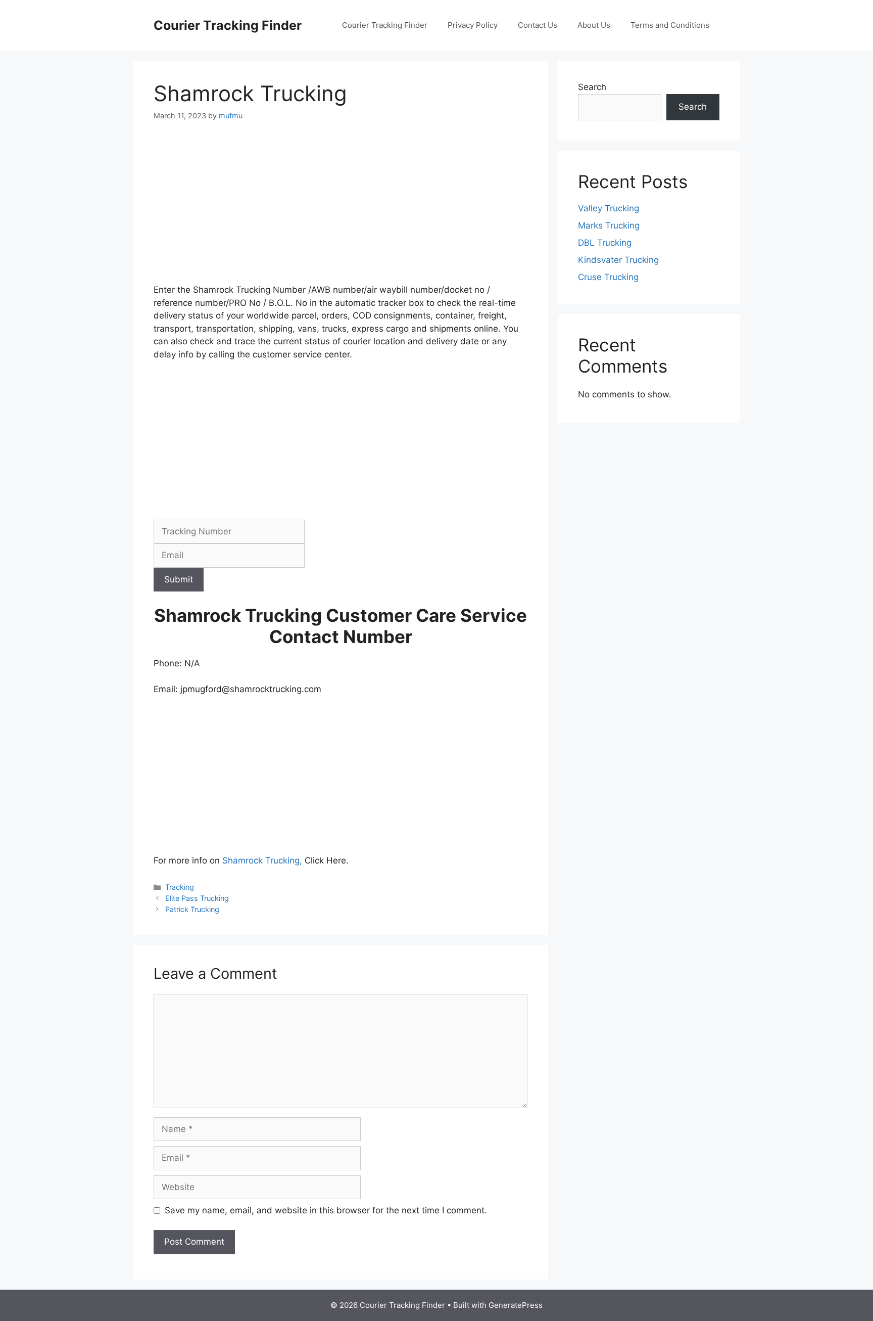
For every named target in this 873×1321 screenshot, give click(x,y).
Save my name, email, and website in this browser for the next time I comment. (326, 1210)
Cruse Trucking (608, 277)
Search (592, 87)
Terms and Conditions (669, 25)
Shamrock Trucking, (263, 860)
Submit (178, 579)
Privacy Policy (473, 25)
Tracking (179, 887)
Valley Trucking (608, 208)
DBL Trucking (605, 243)
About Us (593, 25)
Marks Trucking (609, 225)
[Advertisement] (340, 209)
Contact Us (537, 25)
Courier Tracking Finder (228, 25)
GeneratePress (516, 1305)
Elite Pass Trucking (197, 898)
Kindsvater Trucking (618, 260)
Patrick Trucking (192, 909)
